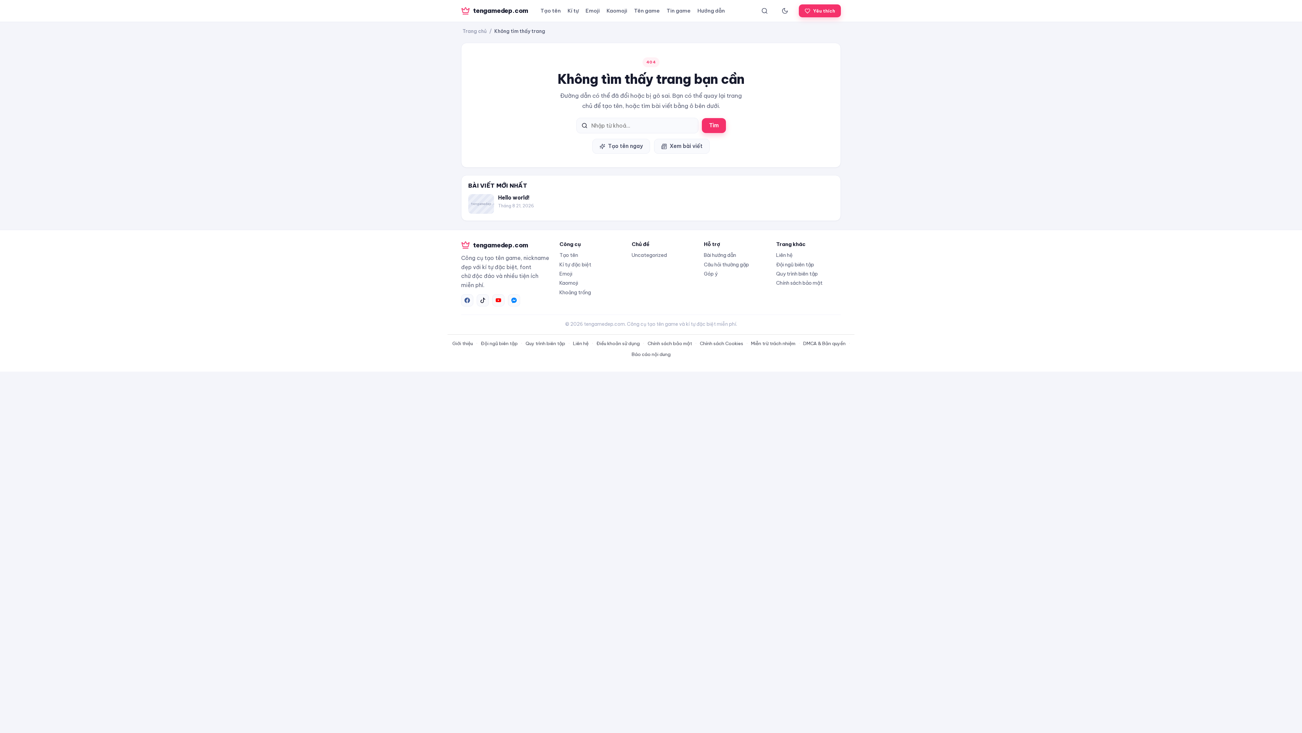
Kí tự (573, 10)
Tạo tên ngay (625, 146)
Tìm (714, 125)
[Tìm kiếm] (764, 10)
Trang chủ (474, 31)
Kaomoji (617, 10)
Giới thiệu (462, 343)
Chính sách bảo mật (799, 283)
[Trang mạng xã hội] (467, 300)
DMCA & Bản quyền (824, 343)
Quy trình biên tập (797, 273)
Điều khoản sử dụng (618, 343)
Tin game (679, 10)
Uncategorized (649, 255)
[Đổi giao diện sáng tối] (784, 10)
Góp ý (710, 273)
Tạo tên (550, 10)
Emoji (593, 10)
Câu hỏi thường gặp (726, 264)
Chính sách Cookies (721, 343)
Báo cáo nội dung (651, 354)
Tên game (647, 10)
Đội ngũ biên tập (795, 264)
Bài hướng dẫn (720, 255)
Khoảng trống (575, 292)
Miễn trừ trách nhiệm (773, 343)
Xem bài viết (686, 146)
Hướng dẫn (711, 10)
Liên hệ (784, 255)
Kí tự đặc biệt (575, 264)
